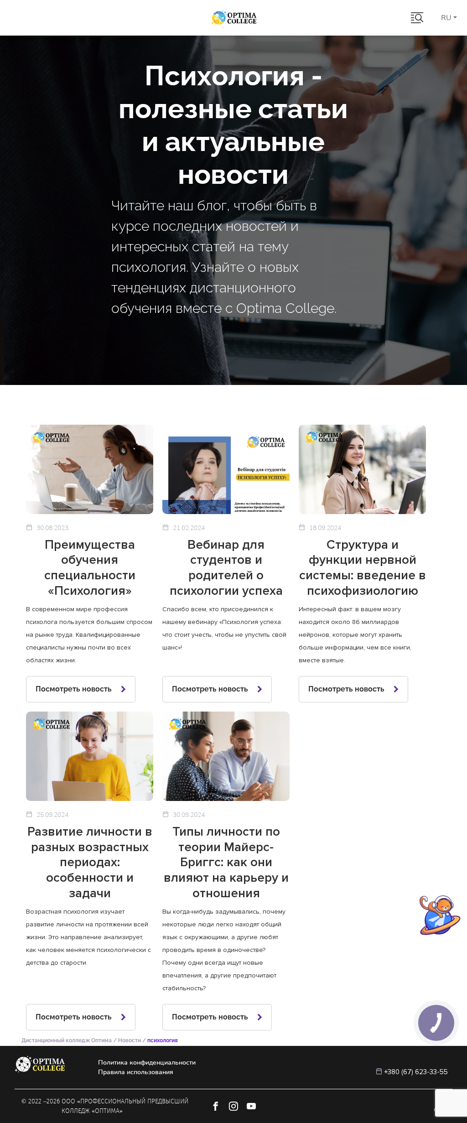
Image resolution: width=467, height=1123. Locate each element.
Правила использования (135, 1072)
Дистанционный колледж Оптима (66, 1040)
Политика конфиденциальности (147, 1062)
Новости (129, 1040)
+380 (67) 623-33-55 (416, 1072)
